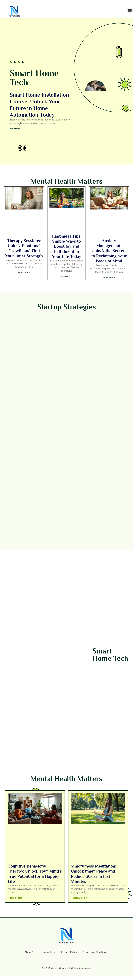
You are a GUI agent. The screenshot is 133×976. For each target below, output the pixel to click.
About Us (30, 952)
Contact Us (48, 952)
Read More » (16, 128)
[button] (130, 10)
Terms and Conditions (95, 952)
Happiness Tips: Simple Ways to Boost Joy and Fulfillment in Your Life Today (66, 246)
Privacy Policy (69, 952)
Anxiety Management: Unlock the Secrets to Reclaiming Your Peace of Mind (109, 250)
